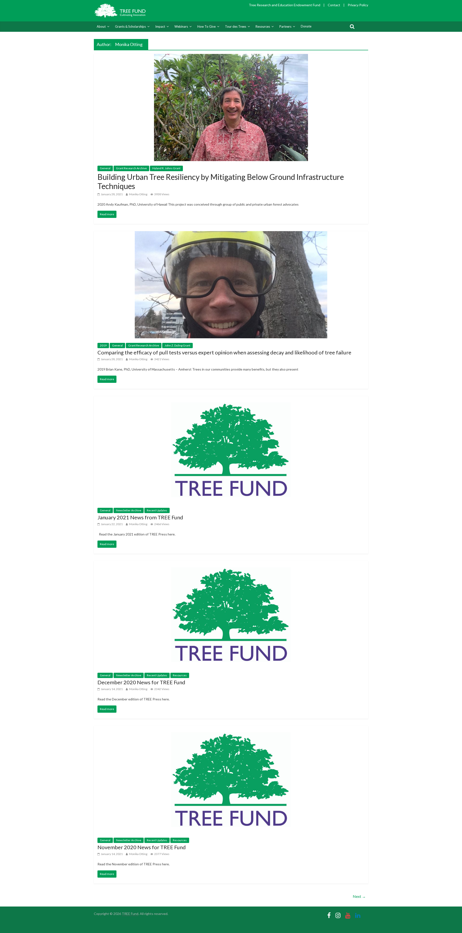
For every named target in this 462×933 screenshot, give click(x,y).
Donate (306, 26)
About (101, 26)
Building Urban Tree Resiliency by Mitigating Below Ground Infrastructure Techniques (220, 181)
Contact (334, 5)
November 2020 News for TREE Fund (141, 847)
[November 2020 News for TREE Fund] (231, 729)
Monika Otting (138, 194)
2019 (103, 345)
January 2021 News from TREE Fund (140, 517)
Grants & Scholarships (130, 26)
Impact (160, 26)
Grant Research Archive (131, 168)
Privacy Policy (358, 5)
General (105, 168)
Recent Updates (157, 510)
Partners (285, 26)
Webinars (181, 26)
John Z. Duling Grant (177, 345)
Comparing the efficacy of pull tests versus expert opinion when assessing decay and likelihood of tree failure (224, 352)
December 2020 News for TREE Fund (141, 682)
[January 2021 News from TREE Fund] (231, 399)
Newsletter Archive (128, 510)
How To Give (206, 26)
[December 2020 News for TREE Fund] (231, 564)
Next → (359, 896)
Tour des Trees (235, 26)
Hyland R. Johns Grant (166, 168)
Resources (263, 26)
